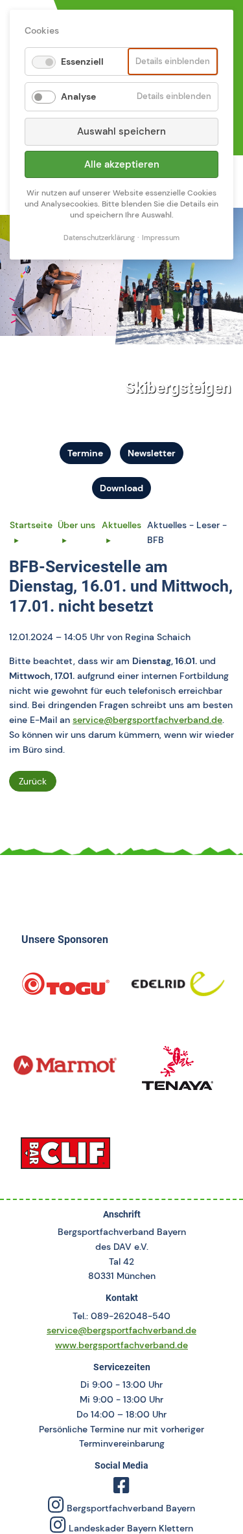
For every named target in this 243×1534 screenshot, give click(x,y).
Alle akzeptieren (121, 164)
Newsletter (152, 453)
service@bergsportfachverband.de (147, 720)
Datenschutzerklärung (99, 238)
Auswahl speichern (121, 131)
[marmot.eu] (65, 1072)
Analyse (78, 96)
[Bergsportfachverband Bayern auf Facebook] (121, 1489)
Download (121, 488)
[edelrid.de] (178, 988)
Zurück (33, 781)
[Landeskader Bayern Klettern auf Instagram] (58, 1528)
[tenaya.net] (178, 1072)
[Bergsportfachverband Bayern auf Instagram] (56, 1508)
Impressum (160, 238)
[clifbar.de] (65, 1156)
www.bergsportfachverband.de (121, 1345)
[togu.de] (65, 988)
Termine (85, 453)
